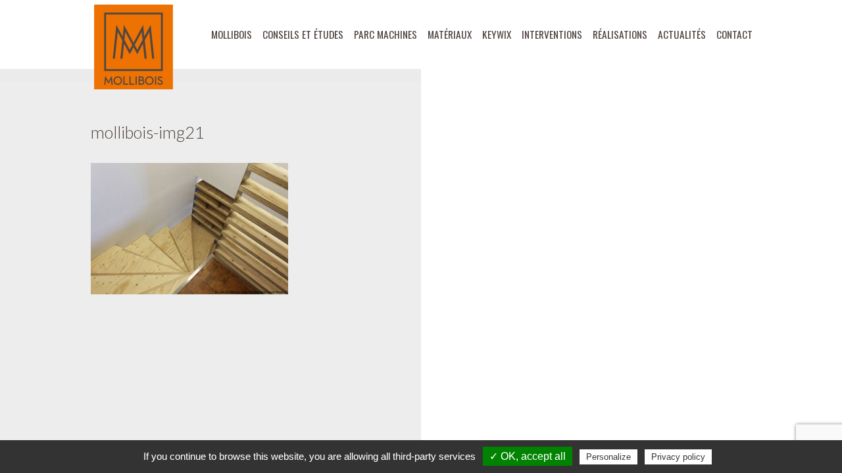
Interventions (552, 34)
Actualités (682, 34)
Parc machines (385, 34)
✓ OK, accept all (527, 456)
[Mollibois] (133, 47)
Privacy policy (678, 457)
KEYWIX (496, 34)
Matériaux (450, 34)
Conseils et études (302, 34)
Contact (734, 34)
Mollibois (231, 34)
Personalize (608, 457)
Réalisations (620, 34)
